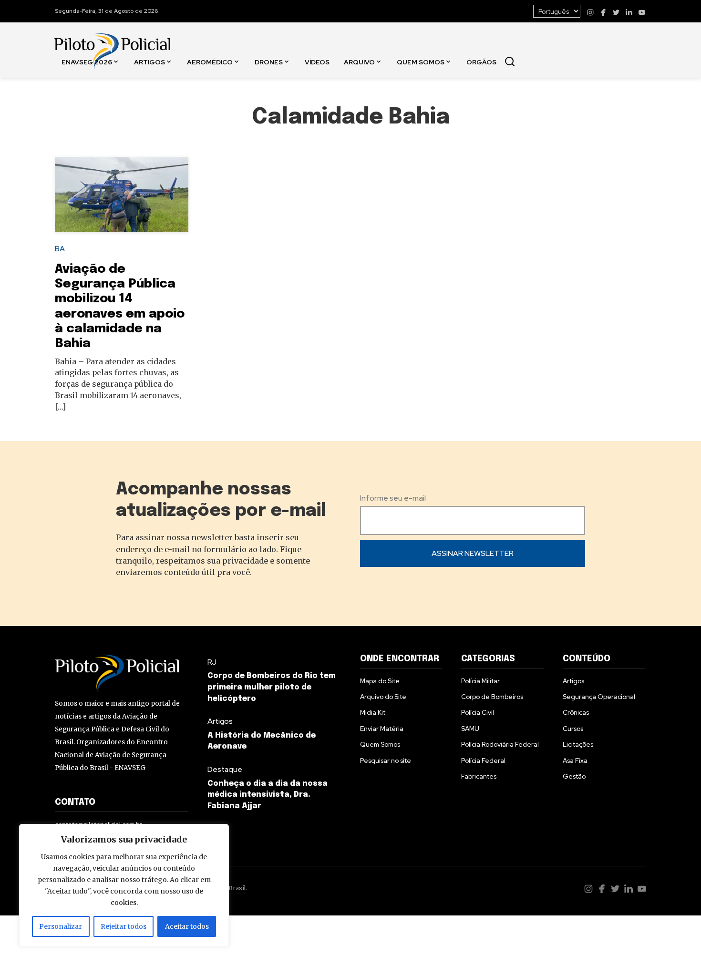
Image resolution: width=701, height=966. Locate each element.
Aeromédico (210, 61)
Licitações (578, 744)
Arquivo (359, 61)
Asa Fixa (575, 760)
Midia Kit (372, 712)
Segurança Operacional (599, 696)
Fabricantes (478, 776)
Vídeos (317, 61)
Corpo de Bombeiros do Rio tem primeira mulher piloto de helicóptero (271, 687)
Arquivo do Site (383, 696)
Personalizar (60, 926)
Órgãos (481, 61)
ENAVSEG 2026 (87, 61)
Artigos (149, 61)
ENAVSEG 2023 (88, 128)
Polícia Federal (483, 760)
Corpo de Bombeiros (492, 696)
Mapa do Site (380, 681)
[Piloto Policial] (112, 41)
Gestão (574, 776)
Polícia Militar (480, 681)
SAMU (470, 728)
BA (60, 249)
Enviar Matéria (381, 728)
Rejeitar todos (123, 926)
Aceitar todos (187, 926)
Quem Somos (420, 61)
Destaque (224, 769)
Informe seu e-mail (393, 498)
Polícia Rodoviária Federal (500, 744)
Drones (269, 61)
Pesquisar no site (385, 760)
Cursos (573, 728)
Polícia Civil (477, 712)
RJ (211, 662)
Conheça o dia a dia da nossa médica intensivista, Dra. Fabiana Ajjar (267, 795)
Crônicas (576, 712)
